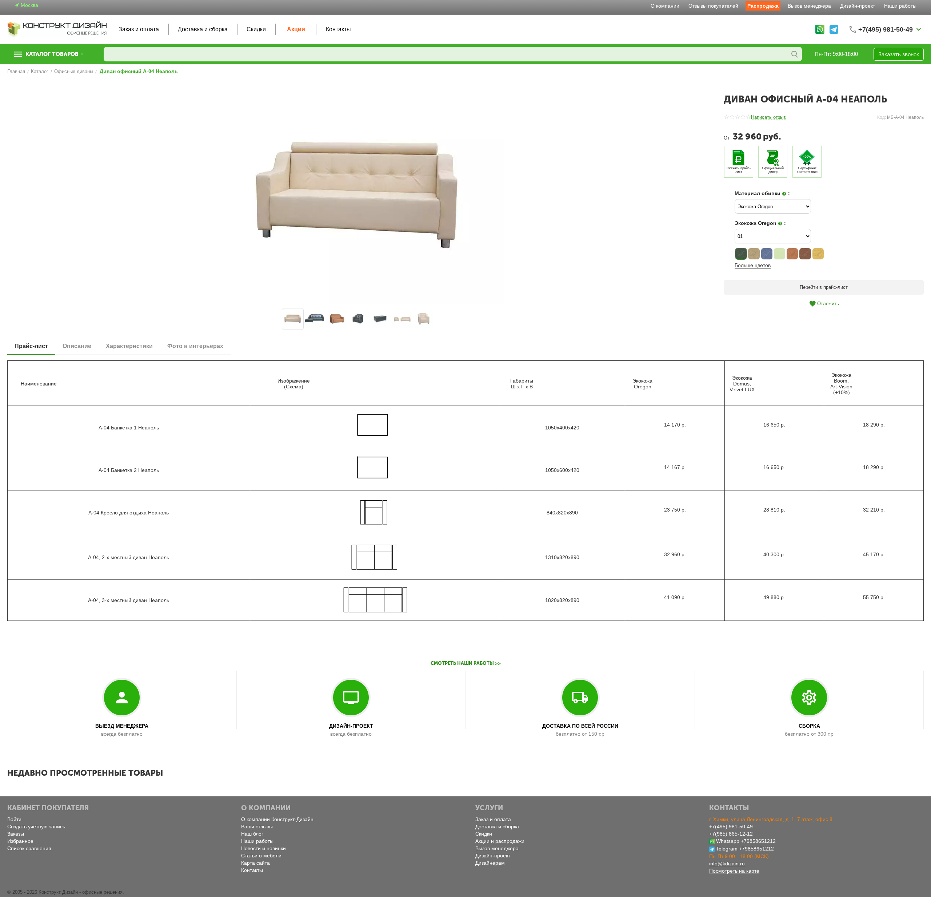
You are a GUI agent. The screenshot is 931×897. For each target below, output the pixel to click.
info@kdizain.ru (727, 863)
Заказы (15, 834)
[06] (792, 254)
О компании (665, 6)
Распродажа (763, 6)
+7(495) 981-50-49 (731, 826)
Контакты (338, 29)
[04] (780, 254)
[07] (805, 254)
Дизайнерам (490, 863)
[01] (741, 254)
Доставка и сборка (203, 29)
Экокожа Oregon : (760, 223)
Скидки (256, 29)
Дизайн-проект (857, 6)
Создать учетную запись (36, 826)
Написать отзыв (768, 117)
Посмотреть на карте (734, 871)
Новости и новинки (263, 848)
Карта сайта (255, 863)
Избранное (20, 841)
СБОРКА (809, 726)
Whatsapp (727, 841)
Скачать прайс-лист (739, 170)
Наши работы (900, 6)
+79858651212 (758, 841)
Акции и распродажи (499, 841)
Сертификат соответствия (807, 170)
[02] (754, 254)
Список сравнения (29, 848)
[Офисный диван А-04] (358, 195)
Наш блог (252, 834)
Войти (14, 819)
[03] (767, 254)
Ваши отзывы (257, 826)
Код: (881, 117)
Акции (296, 29)
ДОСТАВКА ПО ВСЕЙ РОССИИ (580, 726)
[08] (818, 254)
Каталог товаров (52, 54)
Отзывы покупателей (713, 6)
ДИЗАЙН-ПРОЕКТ (351, 726)
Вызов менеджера (809, 6)
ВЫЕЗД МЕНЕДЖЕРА (121, 726)
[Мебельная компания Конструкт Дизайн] (57, 29)
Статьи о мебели (261, 855)
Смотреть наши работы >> (466, 663)
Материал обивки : (762, 193)
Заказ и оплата (139, 29)
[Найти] (794, 54)
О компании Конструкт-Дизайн (277, 819)
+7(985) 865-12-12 (731, 834)
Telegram (727, 849)
